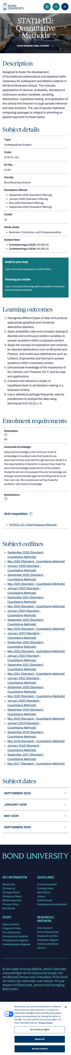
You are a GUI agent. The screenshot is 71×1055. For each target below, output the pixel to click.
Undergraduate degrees (16, 944)
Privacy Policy (10, 904)
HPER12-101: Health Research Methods (33, 524)
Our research (44, 928)
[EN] (47, 6)
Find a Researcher (48, 932)
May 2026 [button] (11, 816)
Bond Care (8, 884)
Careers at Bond (11, 896)
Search (56, 6)
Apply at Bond (10, 924)
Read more (10, 988)
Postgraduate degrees (15, 940)
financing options (32, 286)
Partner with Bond (47, 944)
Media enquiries (11, 900)
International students (15, 936)
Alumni (41, 948)
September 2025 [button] (17, 793)
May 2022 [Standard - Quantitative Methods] (36, 651)
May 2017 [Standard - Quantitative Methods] (36, 763)
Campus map (45, 888)
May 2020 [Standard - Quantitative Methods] (36, 696)
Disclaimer (8, 908)
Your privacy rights (39, 1029)
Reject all (39, 1039)
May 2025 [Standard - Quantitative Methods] (36, 584)
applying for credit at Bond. (38, 269)
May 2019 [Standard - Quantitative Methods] (36, 718)
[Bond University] (13, 6)
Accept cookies (40, 1049)
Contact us (8, 888)
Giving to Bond (11, 892)
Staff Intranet (44, 900)
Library (41, 896)
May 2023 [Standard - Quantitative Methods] (36, 629)
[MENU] (65, 6)
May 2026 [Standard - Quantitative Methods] (36, 561)
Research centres (47, 936)
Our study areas (11, 932)
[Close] (65, 1007)
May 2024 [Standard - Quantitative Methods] (36, 606)
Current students (47, 884)
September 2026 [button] (17, 827)
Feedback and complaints (52, 904)
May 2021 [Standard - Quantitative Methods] (36, 673)
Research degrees (48, 940)
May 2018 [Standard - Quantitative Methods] (36, 741)
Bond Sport (43, 892)
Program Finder (11, 928)
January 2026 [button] (15, 804)
